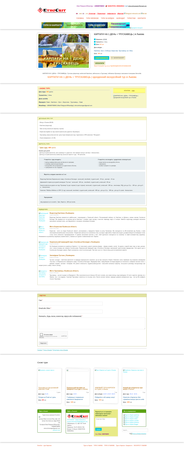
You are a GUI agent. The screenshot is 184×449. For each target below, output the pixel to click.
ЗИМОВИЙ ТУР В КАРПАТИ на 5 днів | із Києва (105, 388)
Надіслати (43, 343)
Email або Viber (45, 308)
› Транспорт (101, 13)
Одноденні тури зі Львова (60, 350)
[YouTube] (136, 11)
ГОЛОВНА (80, 18)
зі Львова (77, 388)
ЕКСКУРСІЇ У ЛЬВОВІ (140, 445)
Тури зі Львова (47, 350)
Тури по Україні (87, 445)
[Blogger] (146, 11)
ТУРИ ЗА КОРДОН (107, 18)
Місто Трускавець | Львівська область (64, 271)
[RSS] (131, 11)
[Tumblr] (141, 11)
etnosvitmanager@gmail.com (79, 421)
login (133, 90)
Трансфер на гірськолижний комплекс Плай (48, 388)
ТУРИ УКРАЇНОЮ (92, 18)
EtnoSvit (143, 433)
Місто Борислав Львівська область (63, 226)
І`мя (41, 300)
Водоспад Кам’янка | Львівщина (62, 213)
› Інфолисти (111, 13)
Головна (39, 350)
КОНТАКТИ (142, 18)
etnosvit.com (56, 430)
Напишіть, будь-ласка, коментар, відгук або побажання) (60, 316)
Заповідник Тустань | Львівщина (62, 255)
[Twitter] (143, 11)
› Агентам (91, 13)
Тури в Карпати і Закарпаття (124, 445)
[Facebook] (138, 11)
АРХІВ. (105, 39)
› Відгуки (120, 13)
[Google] (133, 11)
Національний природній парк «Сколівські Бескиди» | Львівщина (75, 242)
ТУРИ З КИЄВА (98, 445)
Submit (98, 429)
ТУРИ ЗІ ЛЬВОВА (109, 445)
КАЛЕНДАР (120, 18)
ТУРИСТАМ (131, 18)
